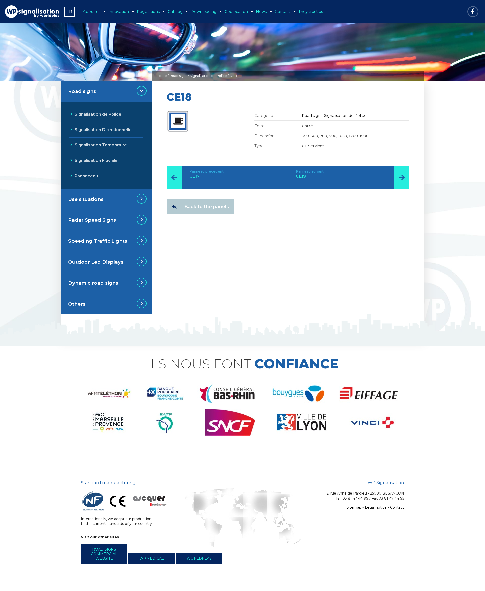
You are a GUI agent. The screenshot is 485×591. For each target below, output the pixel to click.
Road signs (178, 76)
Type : (259, 145)
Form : (260, 125)
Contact (282, 11)
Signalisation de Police (208, 76)
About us (91, 11)
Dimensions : (266, 135)
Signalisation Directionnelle (103, 129)
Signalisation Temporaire (101, 145)
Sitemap (354, 507)
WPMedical (151, 558)
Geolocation (236, 11)
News (261, 11)
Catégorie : (264, 115)
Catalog (175, 11)
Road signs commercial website (104, 554)
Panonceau (86, 176)
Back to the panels (206, 206)
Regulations (148, 11)
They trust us (310, 11)
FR (69, 11)
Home (162, 76)
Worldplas (199, 558)
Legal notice (376, 507)
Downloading (203, 11)
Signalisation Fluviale (96, 160)
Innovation (118, 11)
